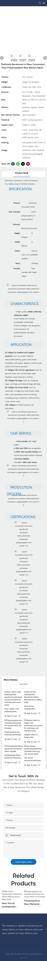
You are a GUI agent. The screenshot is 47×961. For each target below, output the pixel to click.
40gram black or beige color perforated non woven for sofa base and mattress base (33, 735)
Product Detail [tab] (21, 173)
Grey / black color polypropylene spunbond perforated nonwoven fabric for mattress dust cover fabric (13, 710)
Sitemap (23, 957)
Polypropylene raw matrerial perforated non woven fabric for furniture (13, 733)
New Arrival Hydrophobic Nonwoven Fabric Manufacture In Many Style (33, 707)
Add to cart (12, 716)
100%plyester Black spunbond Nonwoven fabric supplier (13, 756)
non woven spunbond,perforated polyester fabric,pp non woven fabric (33, 759)
